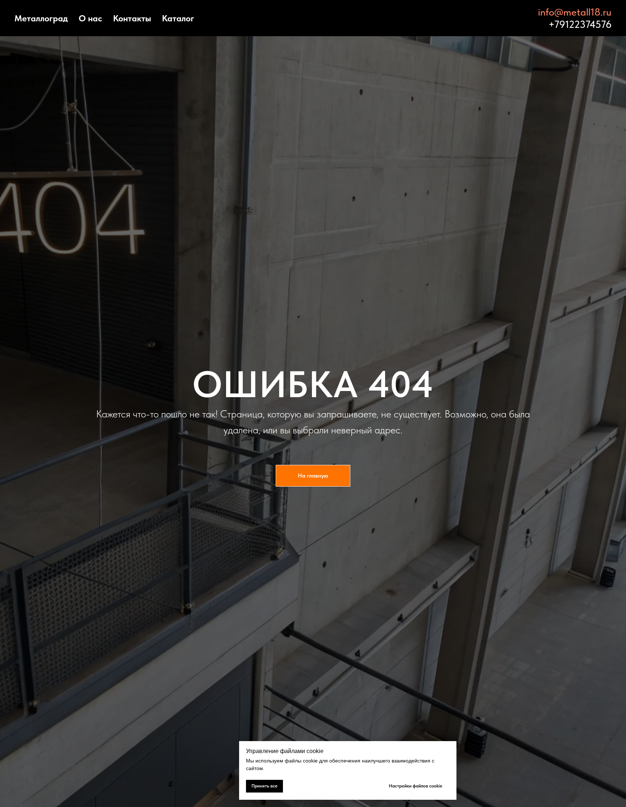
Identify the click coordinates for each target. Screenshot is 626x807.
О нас (90, 18)
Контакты (132, 18)
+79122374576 (580, 24)
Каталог (178, 18)
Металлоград (41, 18)
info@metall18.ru (575, 12)
